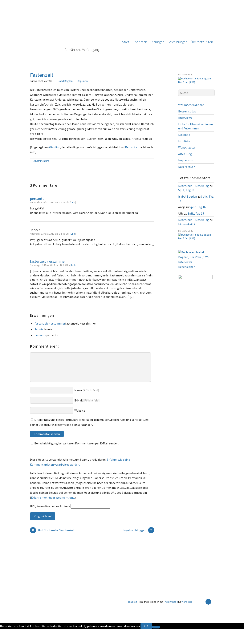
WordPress (186, 601)
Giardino (54, 147)
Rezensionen (186, 267)
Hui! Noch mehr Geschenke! (53, 530)
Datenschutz (186, 167)
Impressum (185, 160)
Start (125, 42)
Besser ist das (187, 111)
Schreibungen (177, 42)
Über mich (139, 42)
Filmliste (184, 141)
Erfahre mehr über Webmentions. (53, 497)
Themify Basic (171, 601)
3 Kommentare (41, 160)
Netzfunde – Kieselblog (193, 186)
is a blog (73, 32)
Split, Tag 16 (186, 190)
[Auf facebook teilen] (148, 161)
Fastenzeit (41, 74)
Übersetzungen (202, 42)
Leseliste (184, 134)
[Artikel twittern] (152, 161)
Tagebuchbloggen (137, 530)
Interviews (185, 118)
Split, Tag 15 (196, 213)
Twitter (5, 631)
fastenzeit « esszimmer (48, 261)
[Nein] (156, 627)
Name (78, 390)
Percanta (131, 147)
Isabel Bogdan (65, 80)
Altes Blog (185, 154)
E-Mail (78, 400)
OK (146, 626)
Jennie (39, 329)
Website (79, 410)
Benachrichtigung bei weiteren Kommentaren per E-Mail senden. (76, 443)
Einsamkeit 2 (186, 224)
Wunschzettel (187, 147)
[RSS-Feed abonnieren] (201, 601)
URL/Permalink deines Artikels (50, 506)
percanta (37, 198)
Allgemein (83, 80)
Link (73, 202)
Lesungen (157, 42)
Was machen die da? (191, 105)
